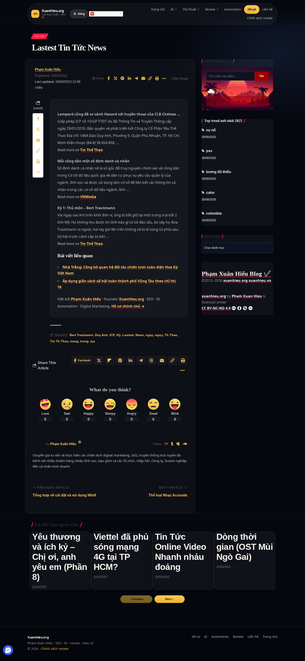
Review (210, 9)
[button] (170, 599)
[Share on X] (115, 78)
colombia (214, 213)
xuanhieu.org (235, 280)
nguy (159, 335)
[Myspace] (178, 444)
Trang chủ (158, 9)
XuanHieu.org (131, 299)
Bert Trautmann (81, 335)
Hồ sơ (252, 9)
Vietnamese (102, 13)
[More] (164, 78)
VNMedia (88, 196)
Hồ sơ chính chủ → (127, 306)
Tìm (261, 76)
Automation (232, 9)
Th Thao (171, 335)
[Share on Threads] (151, 360)
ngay (149, 335)
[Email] (143, 78)
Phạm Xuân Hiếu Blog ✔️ (236, 273)
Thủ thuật (189, 9)
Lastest (128, 335)
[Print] (157, 78)
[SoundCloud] (185, 444)
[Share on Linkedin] (129, 78)
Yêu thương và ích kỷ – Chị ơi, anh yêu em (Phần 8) (59, 557)
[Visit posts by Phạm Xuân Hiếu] (38, 444)
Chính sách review (260, 18)
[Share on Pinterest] (122, 78)
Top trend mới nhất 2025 (223, 121)
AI (172, 9)
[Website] (166, 444)
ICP (112, 335)
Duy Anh (101, 335)
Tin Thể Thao (91, 149)
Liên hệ (267, 9)
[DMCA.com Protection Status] (213, 286)
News (140, 335)
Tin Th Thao (59, 341)
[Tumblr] (172, 444)
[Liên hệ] (8, 650)
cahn (210, 193)
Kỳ (119, 335)
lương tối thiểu (218, 172)
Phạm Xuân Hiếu (48, 69)
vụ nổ (211, 130)
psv (209, 151)
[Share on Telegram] (136, 78)
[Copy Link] (150, 78)
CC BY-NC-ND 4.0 (216, 308)
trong (84, 341)
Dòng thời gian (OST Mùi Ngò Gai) (244, 547)
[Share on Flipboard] (109, 360)
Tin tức (39, 36)
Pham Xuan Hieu (247, 296)
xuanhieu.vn (260, 280)
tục (92, 341)
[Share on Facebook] (108, 78)
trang (74, 341)
